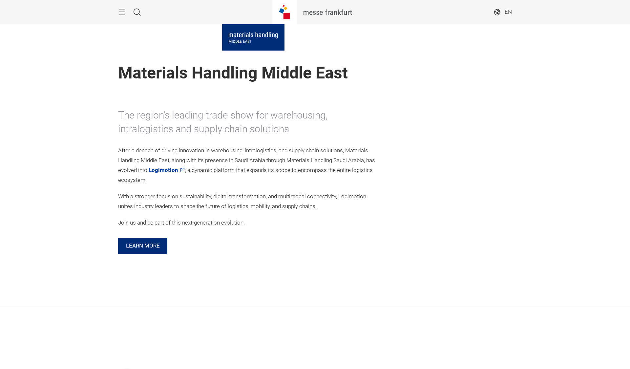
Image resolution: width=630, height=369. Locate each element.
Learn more (143, 246)
